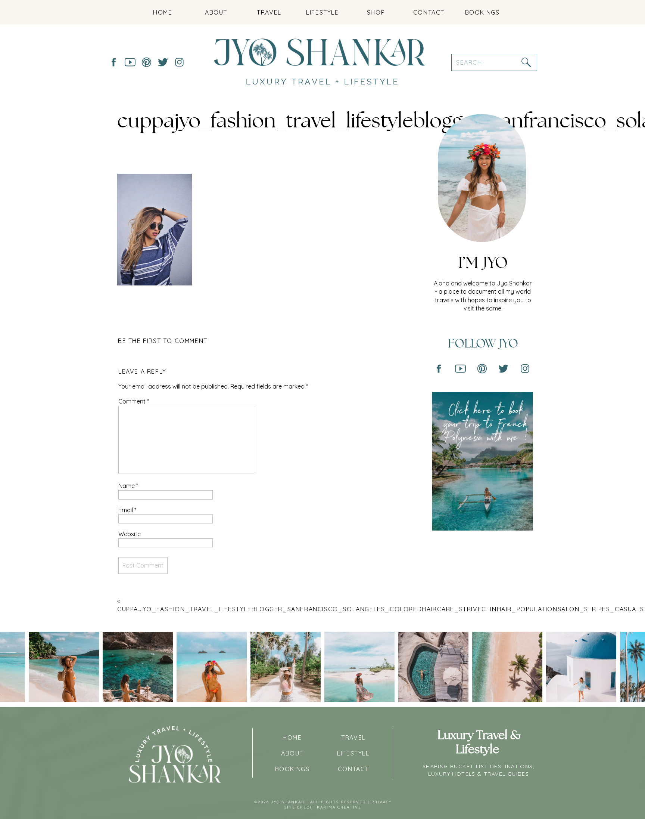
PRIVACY (381, 802)
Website (129, 534)
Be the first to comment (163, 340)
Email (127, 510)
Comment (133, 401)
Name (128, 485)
